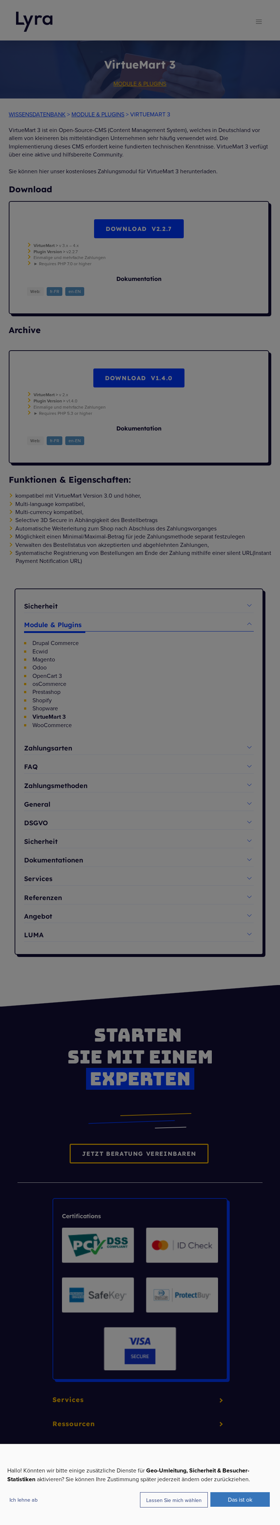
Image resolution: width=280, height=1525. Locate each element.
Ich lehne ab (23, 1499)
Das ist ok (240, 1499)
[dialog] (140, 1484)
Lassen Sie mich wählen (174, 1500)
